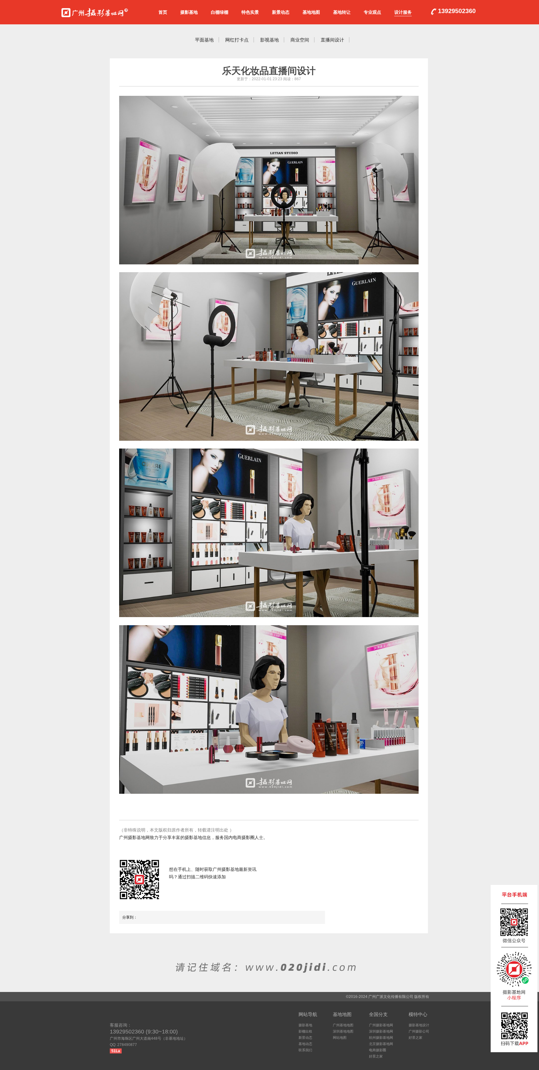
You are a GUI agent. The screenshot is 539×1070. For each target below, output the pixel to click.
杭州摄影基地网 (381, 1037)
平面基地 (204, 39)
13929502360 (457, 11)
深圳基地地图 (343, 1031)
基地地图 (311, 12)
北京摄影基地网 (381, 1044)
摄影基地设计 (419, 1025)
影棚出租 (305, 1031)
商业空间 (299, 39)
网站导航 (308, 1014)
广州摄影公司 (419, 1031)
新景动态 (280, 12)
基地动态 (305, 1044)
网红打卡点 (237, 39)
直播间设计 (332, 39)
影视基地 (269, 39)
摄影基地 (189, 12)
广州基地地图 (343, 1025)
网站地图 (340, 1037)
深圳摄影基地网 (381, 1031)
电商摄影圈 (377, 1050)
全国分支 (378, 1014)
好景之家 (376, 1056)
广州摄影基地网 (95, 11)
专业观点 (372, 12)
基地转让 (342, 12)
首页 (162, 12)
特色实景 (250, 12)
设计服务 (403, 12)
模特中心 (418, 1014)
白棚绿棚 (219, 12)
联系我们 (305, 1050)
